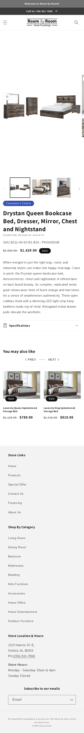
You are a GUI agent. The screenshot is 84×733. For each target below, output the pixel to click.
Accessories (16, 593)
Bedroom (14, 556)
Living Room (17, 538)
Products (14, 475)
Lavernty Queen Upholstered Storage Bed (20, 409)
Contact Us (16, 493)
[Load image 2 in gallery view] (42, 188)
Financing (15, 502)
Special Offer (17, 484)
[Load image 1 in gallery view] (20, 188)
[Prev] (4, 188)
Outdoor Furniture (20, 621)
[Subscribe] (71, 700)
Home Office (17, 602)
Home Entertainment (22, 611)
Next (52, 359)
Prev (32, 359)
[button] (5, 22)
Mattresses (16, 565)
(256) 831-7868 (24, 656)
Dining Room (17, 547)
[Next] (79, 188)
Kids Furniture (18, 584)
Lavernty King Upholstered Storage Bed (59, 409)
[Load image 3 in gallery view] (64, 188)
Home (12, 466)
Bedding (14, 574)
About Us (14, 512)
